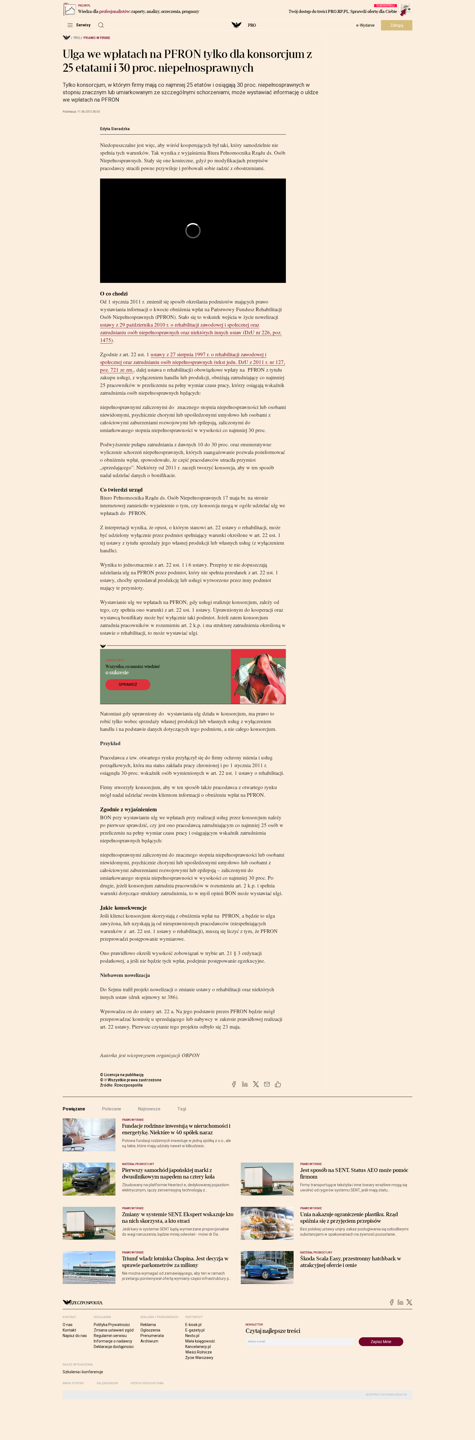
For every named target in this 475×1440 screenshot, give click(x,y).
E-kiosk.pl (193, 1324)
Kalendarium (107, 1383)
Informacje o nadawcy (113, 1341)
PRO (252, 25)
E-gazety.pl (195, 1330)
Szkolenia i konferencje (83, 1372)
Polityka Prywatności (112, 1324)
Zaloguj (396, 25)
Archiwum (149, 1341)
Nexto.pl (192, 1335)
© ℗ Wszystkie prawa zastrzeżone (130, 1080)
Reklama (148, 1324)
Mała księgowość (200, 1341)
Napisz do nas (75, 1335)
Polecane (111, 1109)
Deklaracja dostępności (114, 1346)
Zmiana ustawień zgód (114, 1330)
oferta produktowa (147, 1383)
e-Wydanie (365, 25)
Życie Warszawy (199, 1357)
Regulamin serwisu (110, 1335)
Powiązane (74, 1109)
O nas (68, 1324)
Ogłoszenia (150, 1330)
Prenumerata (152, 1335)
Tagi (181, 1109)
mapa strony (73, 1383)
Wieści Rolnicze (198, 1352)
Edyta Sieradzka (115, 129)
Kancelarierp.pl (198, 1346)
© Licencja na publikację (122, 1075)
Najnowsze (149, 1109)
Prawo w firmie (97, 38)
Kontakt (69, 1330)
